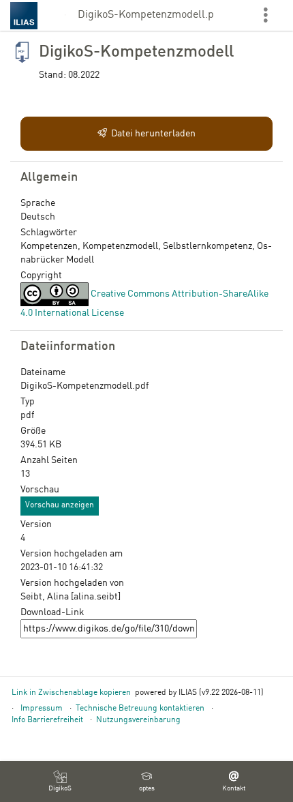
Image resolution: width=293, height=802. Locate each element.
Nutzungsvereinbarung (138, 720)
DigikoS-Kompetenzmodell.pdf (146, 15)
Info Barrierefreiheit (47, 720)
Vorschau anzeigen (59, 505)
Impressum (41, 708)
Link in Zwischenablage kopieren (71, 693)
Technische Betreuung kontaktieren (140, 708)
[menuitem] (60, 781)
